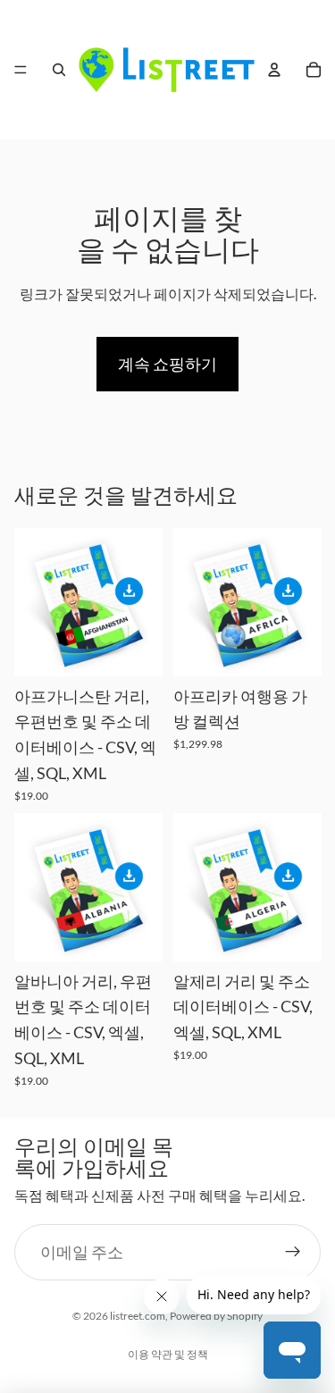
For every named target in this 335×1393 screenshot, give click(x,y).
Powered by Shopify (216, 1315)
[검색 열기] (59, 69)
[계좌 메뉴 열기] (274, 69)
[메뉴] (20, 69)
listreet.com (137, 1315)
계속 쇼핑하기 (167, 363)
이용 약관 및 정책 (168, 1354)
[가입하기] (292, 1252)
